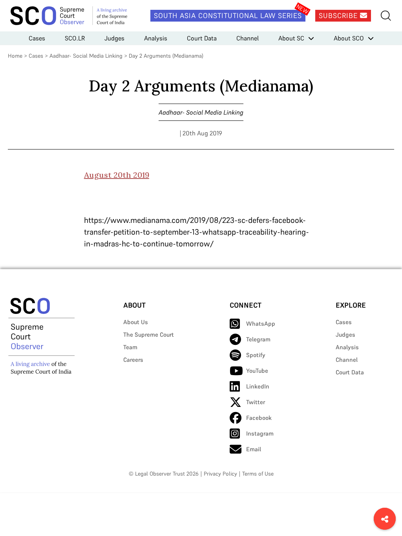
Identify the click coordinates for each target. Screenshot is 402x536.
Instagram (260, 433)
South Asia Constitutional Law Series (228, 15)
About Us (135, 322)
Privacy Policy (220, 473)
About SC (291, 38)
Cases (37, 38)
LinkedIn (257, 386)
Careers (133, 359)
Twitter (255, 402)
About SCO (349, 38)
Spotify (255, 355)
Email (253, 449)
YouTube (257, 370)
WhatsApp (260, 323)
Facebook (259, 417)
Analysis (155, 38)
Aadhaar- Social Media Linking (85, 55)
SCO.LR (75, 38)
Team (130, 347)
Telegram (258, 339)
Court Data (202, 38)
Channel (247, 38)
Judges (114, 38)
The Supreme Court (148, 334)
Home (15, 55)
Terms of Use (258, 473)
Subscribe (339, 15)
